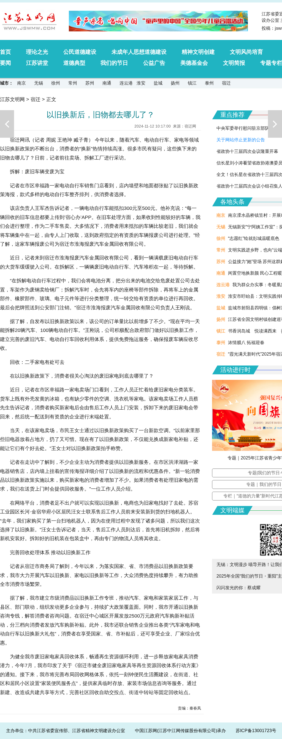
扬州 (175, 83)
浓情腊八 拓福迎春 (246, 342)
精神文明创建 (198, 52)
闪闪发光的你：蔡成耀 (238, 587)
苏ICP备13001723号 (256, 730)
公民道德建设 (79, 52)
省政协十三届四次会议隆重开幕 (247, 151)
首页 (5, 52)
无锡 (38, 83)
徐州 (55, 83)
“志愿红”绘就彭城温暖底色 (253, 238)
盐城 (158, 83)
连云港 (126, 83)
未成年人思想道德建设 (139, 52)
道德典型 (74, 63)
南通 (106, 83)
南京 (21, 83)
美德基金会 (194, 63)
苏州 (89, 83)
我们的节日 (114, 63)
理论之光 (37, 52)
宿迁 (226, 83)
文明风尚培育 (246, 52)
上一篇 (7, 124)
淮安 (141, 83)
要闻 (5, 63)
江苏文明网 (12, 99)
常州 (72, 83)
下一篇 (275, 124)
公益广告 (154, 63)
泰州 (209, 83)
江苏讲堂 (37, 63)
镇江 (192, 83)
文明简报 (234, 63)
